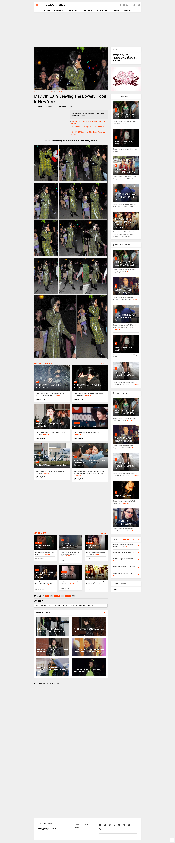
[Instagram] (124, 825)
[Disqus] (71, 712)
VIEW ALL (104, 363)
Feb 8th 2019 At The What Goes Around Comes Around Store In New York (89, 650)
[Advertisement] (87, 29)
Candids (89, 10)
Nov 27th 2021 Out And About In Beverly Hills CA (125, 197)
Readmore (57, 395)
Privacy (77, 827)
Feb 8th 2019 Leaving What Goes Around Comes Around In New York (50, 630)
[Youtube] (127, 5)
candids (43, 92)
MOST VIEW (40, 533)
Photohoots (75, 10)
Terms (86, 824)
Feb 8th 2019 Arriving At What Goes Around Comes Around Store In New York (51, 670)
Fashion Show (102, 10)
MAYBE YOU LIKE (43, 363)
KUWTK (128, 10)
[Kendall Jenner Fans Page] (55, 5)
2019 (51, 92)
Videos (116, 10)
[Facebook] (130, 5)
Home (48, 10)
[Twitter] (120, 5)
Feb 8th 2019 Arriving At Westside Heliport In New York (87, 671)
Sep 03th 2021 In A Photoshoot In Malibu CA (124, 375)
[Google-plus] (124, 5)
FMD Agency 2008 (123, 496)
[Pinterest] (134, 5)
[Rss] (139, 5)
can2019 (59, 92)
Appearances (59, 10)
